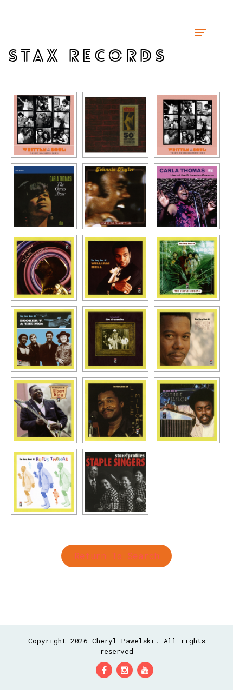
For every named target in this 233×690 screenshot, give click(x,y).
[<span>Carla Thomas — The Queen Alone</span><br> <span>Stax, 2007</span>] (44, 196)
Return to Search (116, 555)
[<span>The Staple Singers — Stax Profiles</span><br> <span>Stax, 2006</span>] (115, 482)
